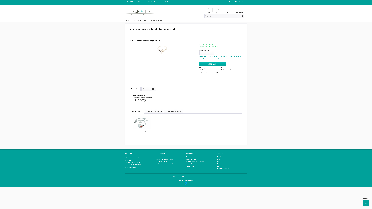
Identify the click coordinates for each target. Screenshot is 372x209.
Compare (204, 68)
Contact (157, 157)
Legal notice (189, 163)
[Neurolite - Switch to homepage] (140, 12)
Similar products (136, 111)
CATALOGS (230, 1)
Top (366, 203)
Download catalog (191, 159)
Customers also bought (154, 111)
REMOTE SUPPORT (167, 1)
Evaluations (148, 89)
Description (135, 89)
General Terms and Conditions (195, 161)
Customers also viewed (173, 111)
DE (240, 1)
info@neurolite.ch (130, 167)
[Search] (242, 16)
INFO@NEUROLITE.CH (134, 1)
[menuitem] (207, 10)
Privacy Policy (190, 166)
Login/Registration (161, 161)
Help (366, 198)
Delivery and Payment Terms (164, 159)
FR (243, 1)
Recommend (227, 70)
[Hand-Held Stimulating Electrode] (142, 122)
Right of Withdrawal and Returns (165, 163)
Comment (204, 70)
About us (188, 157)
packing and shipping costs (191, 177)
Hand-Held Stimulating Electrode (142, 131)
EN (236, 1)
